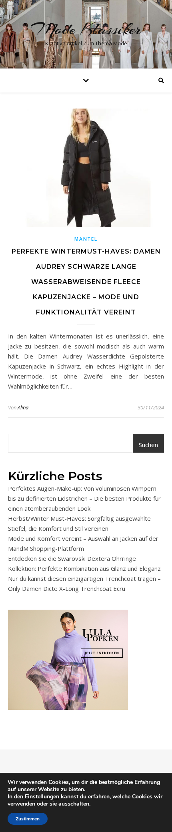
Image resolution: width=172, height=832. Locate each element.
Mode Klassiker (86, 29)
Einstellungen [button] (42, 796)
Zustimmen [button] (28, 819)
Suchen (148, 445)
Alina (23, 407)
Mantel (85, 239)
